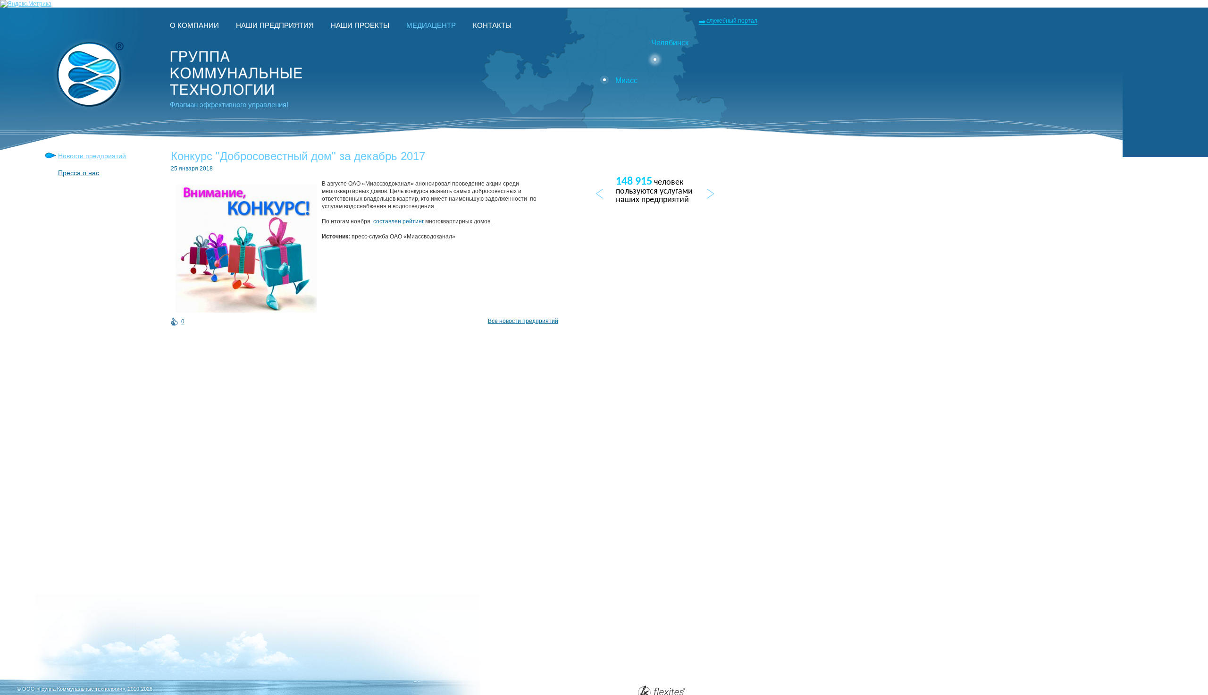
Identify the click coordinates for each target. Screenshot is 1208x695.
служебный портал (731, 20)
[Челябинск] (655, 59)
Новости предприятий (92, 156)
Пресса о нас (78, 173)
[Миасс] (604, 79)
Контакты (492, 25)
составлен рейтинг (398, 221)
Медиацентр (431, 25)
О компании (194, 25)
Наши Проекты (360, 25)
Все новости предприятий (523, 321)
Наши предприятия (275, 25)
